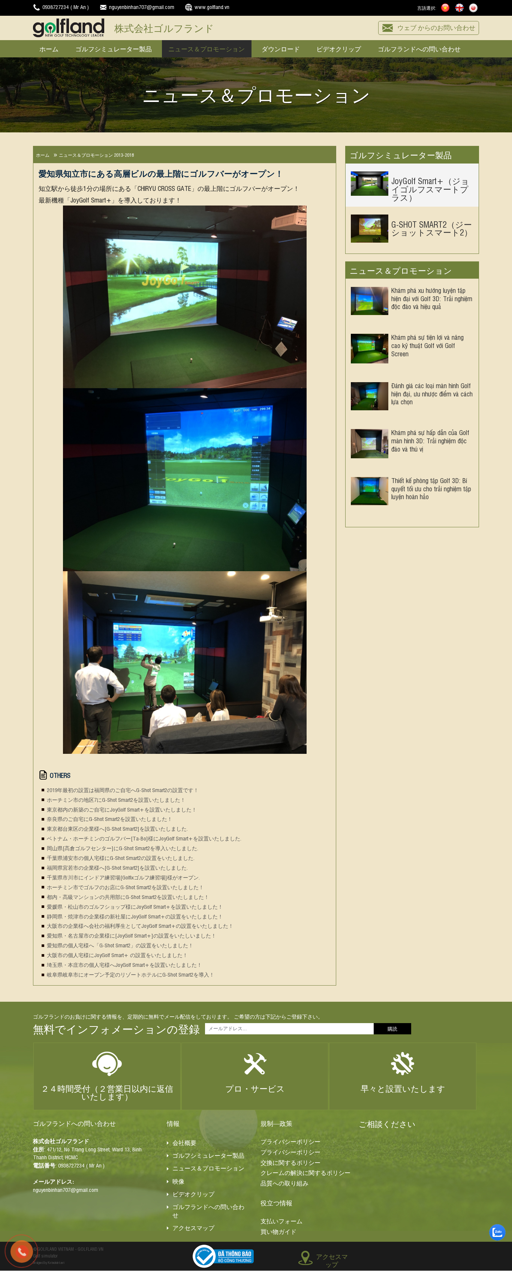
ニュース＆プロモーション (206, 48)
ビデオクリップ (338, 48)
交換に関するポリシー (290, 1162)
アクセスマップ (193, 1228)
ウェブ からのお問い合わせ (436, 27)
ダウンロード (281, 48)
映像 (178, 1181)
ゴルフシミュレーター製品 (113, 48)
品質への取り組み (284, 1183)
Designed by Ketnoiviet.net (48, 1262)
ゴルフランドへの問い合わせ (419, 48)
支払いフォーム (281, 1221)
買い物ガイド (278, 1231)
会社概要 (184, 1143)
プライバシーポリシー (290, 1141)
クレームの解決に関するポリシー (305, 1173)
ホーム (48, 48)
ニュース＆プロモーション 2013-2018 (96, 155)
